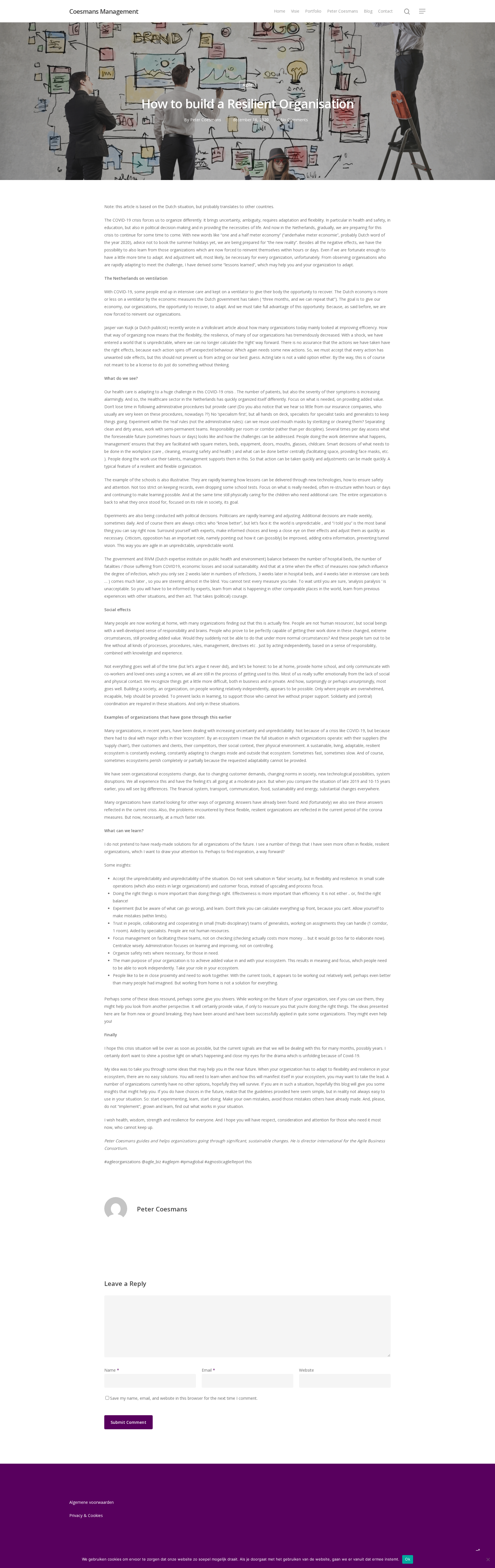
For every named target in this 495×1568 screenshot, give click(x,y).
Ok (407, 1559)
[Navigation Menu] (422, 11)
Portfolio (313, 11)
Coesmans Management (103, 11)
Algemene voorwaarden (91, 1502)
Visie (295, 11)
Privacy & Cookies (86, 1515)
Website (306, 1370)
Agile (247, 84)
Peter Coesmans (342, 11)
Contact (385, 11)
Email (208, 1370)
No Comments (294, 119)
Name (111, 1370)
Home (279, 11)
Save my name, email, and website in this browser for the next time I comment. (184, 1398)
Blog (368, 11)
